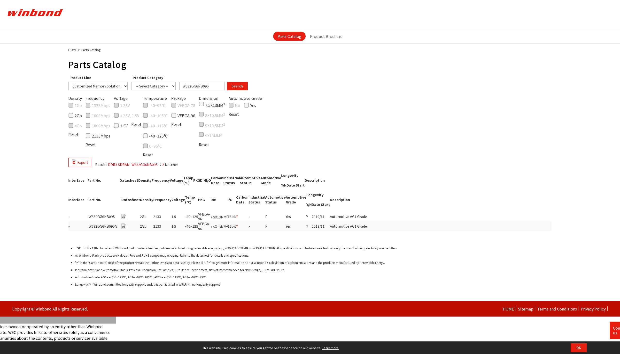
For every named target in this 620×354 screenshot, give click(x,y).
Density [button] (145, 180)
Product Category (148, 77)
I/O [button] (208, 180)
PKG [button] (196, 180)
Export (82, 162)
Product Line (80, 77)
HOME (72, 49)
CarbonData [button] (217, 180)
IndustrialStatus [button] (231, 180)
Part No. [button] (94, 180)
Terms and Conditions (557, 309)
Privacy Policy (593, 309)
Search (237, 86)
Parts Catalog (289, 36)
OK (578, 347)
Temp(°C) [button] (188, 180)
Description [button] (315, 180)
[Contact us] (123, 216)
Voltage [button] (176, 180)
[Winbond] (35, 12)
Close (613, 5)
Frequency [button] (161, 180)
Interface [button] (76, 180)
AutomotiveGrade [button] (271, 180)
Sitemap (525, 309)
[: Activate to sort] (85, 182)
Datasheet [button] (129, 180)
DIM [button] (203, 180)
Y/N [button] (284, 185)
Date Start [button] (296, 185)
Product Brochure (326, 36)
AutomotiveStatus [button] (250, 180)
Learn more (330, 348)
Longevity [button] (289, 175)
